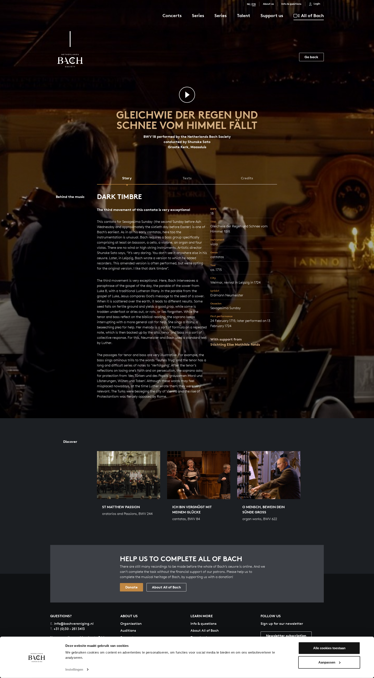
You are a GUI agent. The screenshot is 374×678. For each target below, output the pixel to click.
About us (268, 3)
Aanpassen (326, 662)
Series (198, 15)
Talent (243, 15)
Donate (131, 587)
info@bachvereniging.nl (72, 624)
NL (248, 4)
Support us (272, 15)
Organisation (131, 624)
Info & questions (291, 3)
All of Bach (312, 15)
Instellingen (74, 669)
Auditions (128, 630)
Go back (311, 57)
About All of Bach (166, 587)
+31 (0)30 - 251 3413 (67, 629)
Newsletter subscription (286, 635)
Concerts (172, 15)
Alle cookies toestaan (329, 648)
